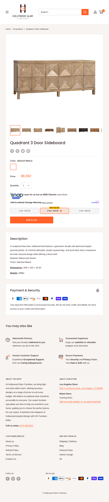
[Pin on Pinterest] (17, 151)
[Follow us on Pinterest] (18, 479)
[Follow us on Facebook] (8, 479)
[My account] (95, 12)
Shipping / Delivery (68, 441)
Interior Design (66, 454)
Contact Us (11, 459)
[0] (101, 12)
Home (8, 29)
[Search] (85, 12)
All (60, 459)
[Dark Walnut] (28, 166)
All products (18, 29)
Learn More (62, 194)
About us (10, 441)
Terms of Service (13, 454)
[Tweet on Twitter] (23, 151)
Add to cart (31, 220)
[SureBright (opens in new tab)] (95, 202)
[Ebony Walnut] (20, 166)
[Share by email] (28, 151)
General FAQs (66, 450)
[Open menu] (7, 12)
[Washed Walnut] (13, 166)
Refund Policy (12, 450)
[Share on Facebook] (12, 151)
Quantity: (14, 185)
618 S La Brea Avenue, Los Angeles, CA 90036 (81, 388)
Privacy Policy (12, 446)
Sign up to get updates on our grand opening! (80, 401)
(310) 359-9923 (26, 425)
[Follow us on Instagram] (13, 479)
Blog (61, 446)
